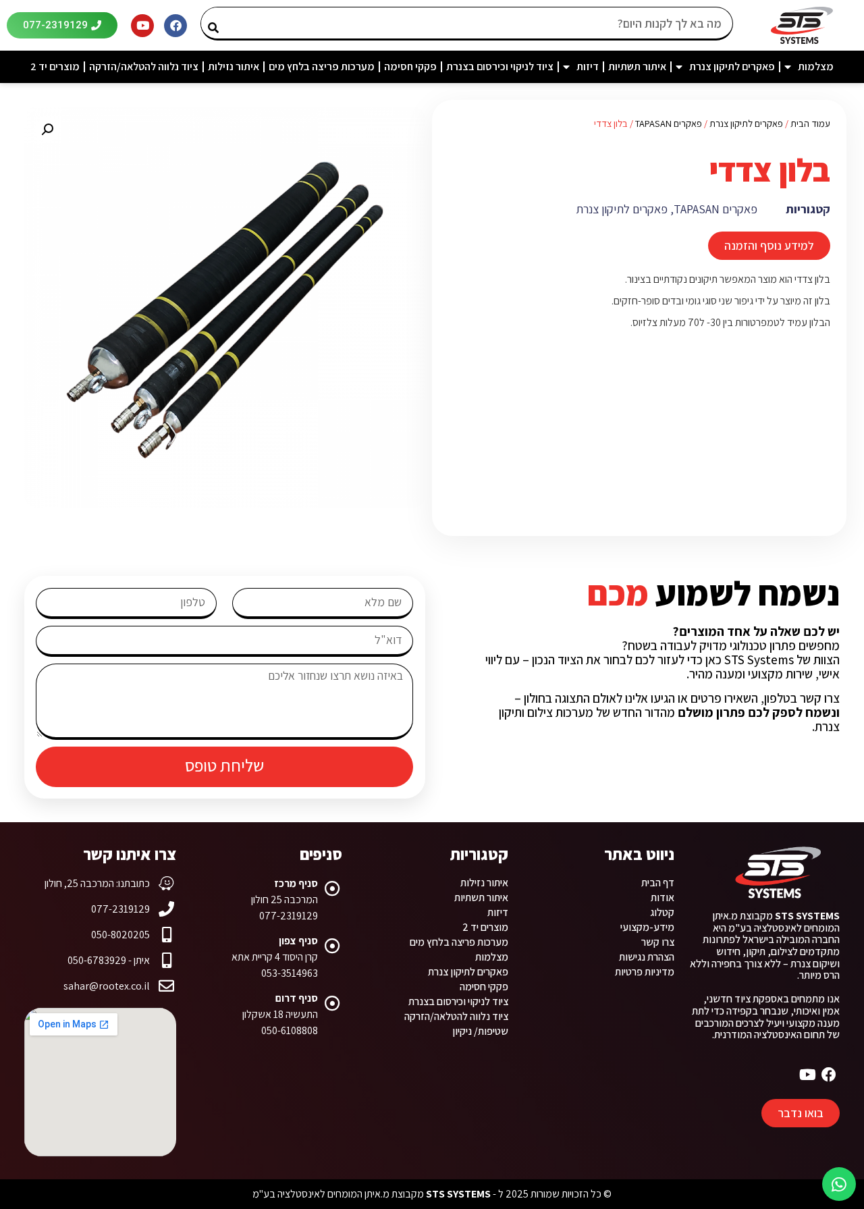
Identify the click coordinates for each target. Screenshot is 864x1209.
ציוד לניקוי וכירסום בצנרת (500, 66)
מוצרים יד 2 (55, 66)
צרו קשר (657, 942)
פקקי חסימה (410, 66)
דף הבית (657, 883)
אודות (662, 897)
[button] (47, 129)
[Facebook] (175, 25)
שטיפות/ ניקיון (480, 1031)
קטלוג (662, 912)
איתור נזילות (233, 66)
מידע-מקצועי (647, 927)
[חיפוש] (218, 22)
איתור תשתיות (637, 66)
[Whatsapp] (839, 1184)
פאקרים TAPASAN (668, 123)
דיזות (587, 66)
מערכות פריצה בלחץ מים (322, 66)
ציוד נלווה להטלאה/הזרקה (143, 66)
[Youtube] (142, 25)
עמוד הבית (810, 123)
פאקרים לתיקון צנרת (732, 66)
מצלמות (816, 66)
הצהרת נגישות (646, 957)
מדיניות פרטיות (644, 972)
